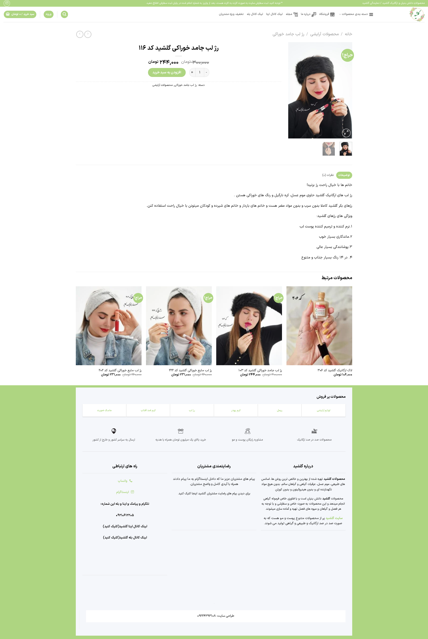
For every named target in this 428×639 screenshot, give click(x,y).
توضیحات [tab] (344, 175)
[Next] (292, 90)
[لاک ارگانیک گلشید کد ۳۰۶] (319, 325)
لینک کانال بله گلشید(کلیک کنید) (125, 537)
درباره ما (306, 14)
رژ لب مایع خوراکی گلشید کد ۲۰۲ (120, 371)
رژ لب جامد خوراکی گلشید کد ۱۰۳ (260, 371)
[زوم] (346, 133)
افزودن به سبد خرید (166, 72)
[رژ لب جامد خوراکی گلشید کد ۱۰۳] (249, 325)
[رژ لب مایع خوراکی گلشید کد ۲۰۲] (109, 325)
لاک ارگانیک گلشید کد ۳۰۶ (335, 371)
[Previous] (345, 90)
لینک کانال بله (255, 14)
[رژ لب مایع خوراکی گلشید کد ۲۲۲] (179, 325)
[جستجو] (64, 14)
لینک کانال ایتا (274, 14)
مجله (289, 14)
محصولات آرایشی (324, 34)
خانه (348, 34)
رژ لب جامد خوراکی (288, 34)
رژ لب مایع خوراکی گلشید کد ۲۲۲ (190, 371)
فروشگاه (324, 14)
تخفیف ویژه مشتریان (231, 14)
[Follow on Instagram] (7, 3)
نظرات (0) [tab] (328, 175)
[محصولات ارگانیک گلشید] (402, 14)
